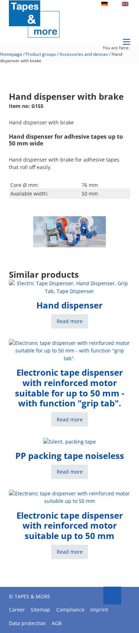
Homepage (11, 54)
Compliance (70, 609)
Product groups (41, 54)
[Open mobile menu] (126, 42)
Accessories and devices (84, 54)
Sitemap (40, 609)
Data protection (27, 623)
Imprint (99, 609)
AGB (57, 623)
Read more (70, 321)
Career (17, 609)
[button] (96, 226)
